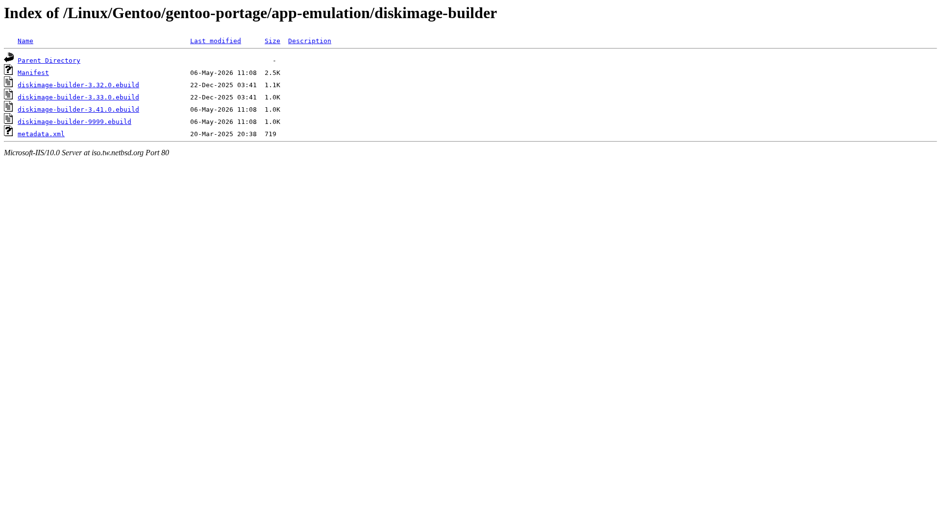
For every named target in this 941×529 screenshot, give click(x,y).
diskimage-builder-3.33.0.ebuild (78, 97)
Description (309, 41)
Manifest (33, 72)
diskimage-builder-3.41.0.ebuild (78, 109)
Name (25, 41)
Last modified (215, 41)
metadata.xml (41, 134)
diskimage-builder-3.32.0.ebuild (78, 85)
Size (272, 41)
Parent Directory (49, 60)
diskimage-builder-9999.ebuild (74, 121)
